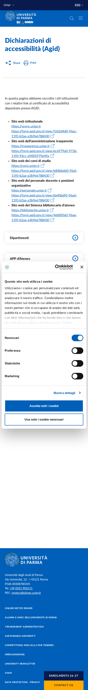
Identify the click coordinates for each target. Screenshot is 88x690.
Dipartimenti (19, 238)
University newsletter (20, 664)
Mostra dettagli (65, 393)
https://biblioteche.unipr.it (30, 210)
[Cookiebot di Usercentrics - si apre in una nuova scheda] (55, 267)
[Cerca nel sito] (72, 18)
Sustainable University (20, 636)
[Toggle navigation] (80, 18)
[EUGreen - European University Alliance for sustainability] (25, 23)
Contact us (63, 685)
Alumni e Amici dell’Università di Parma (31, 617)
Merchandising (15, 654)
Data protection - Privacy (22, 682)
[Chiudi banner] (81, 267)
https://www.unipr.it (26, 126)
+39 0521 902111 (21, 588)
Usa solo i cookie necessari (44, 419)
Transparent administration (24, 627)
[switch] (77, 350)
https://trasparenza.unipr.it (30, 146)
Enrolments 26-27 (63, 676)
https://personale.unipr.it (29, 190)
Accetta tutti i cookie (44, 406)
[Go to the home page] (22, 16)
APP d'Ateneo (20, 258)
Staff (8, 673)
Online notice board (19, 608)
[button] (9, 5)
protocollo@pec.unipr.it (26, 593)
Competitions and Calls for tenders (29, 645)
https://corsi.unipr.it (25, 166)
